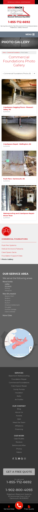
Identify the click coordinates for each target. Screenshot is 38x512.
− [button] (30, 351)
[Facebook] (13, 458)
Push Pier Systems (9, 245)
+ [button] (30, 348)
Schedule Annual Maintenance (19, 2)
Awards (19, 416)
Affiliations (19, 426)
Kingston (8, 286)
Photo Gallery (7, 259)
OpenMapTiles (14, 355)
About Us (19, 412)
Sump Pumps (19, 389)
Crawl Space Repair (19, 386)
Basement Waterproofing (19, 376)
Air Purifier (19, 399)
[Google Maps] (22, 458)
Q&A (19, 419)
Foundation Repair (19, 379)
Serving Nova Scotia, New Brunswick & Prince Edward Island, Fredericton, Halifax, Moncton (19, 26)
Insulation (19, 393)
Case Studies (19, 439)
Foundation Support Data (12, 256)
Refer (19, 396)
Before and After (19, 445)
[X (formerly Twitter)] (16, 458)
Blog (19, 409)
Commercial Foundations (15, 239)
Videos (19, 452)
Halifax (7, 284)
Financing (19, 429)
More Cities (7, 315)
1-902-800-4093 (19, 490)
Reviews (19, 442)
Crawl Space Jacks (9, 252)
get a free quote (19, 471)
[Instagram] (25, 458)
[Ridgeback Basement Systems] (19, 505)
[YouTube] (19, 458)
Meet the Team (19, 422)
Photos (19, 449)
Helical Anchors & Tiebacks (12, 249)
